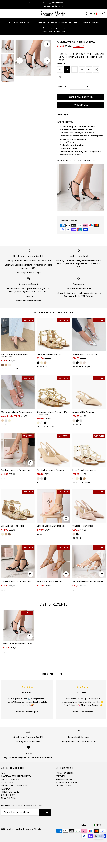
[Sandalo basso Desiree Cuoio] (53, 561)
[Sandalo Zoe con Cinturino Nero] (18, 625)
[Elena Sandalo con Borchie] (89, 450)
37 (75, 69)
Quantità (61, 86)
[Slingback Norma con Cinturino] (53, 450)
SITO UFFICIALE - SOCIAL (66, 782)
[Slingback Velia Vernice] (89, 506)
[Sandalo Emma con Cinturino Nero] (18, 561)
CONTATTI (60, 776)
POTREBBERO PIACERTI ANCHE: (53, 312)
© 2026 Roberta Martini (11, 829)
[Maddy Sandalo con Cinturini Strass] (18, 392)
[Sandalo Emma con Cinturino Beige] (18, 450)
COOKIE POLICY (8, 795)
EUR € (100, 14)
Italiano (84, 825)
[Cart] (105, 13)
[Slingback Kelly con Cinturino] (89, 334)
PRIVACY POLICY (8, 798)
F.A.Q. (3, 773)
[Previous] (32, 4)
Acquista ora (81, 105)
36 (67, 69)
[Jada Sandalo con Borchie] (18, 506)
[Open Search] (86, 13)
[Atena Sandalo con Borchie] (53, 334)
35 (60, 69)
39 (89, 69)
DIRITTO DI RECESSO (10, 779)
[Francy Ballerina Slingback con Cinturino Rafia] (18, 334)
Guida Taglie (62, 114)
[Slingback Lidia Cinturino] (89, 392)
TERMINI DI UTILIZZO (10, 792)
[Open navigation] (19, 13)
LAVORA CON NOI (63, 786)
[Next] (74, 4)
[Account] (91, 13)
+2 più (16, 369)
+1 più (87, 482)
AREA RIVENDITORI (64, 779)
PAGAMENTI (6, 789)
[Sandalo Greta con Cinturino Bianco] (89, 561)
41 (60, 77)
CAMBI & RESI (7, 782)
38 (82, 69)
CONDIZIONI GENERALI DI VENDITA (16, 776)
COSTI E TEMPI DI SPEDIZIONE (14, 786)
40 (96, 69)
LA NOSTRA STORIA (65, 773)
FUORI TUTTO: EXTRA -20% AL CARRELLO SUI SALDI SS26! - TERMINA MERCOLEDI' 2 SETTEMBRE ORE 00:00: (82, 57)
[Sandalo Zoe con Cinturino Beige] (53, 506)
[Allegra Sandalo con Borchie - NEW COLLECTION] (53, 392)
